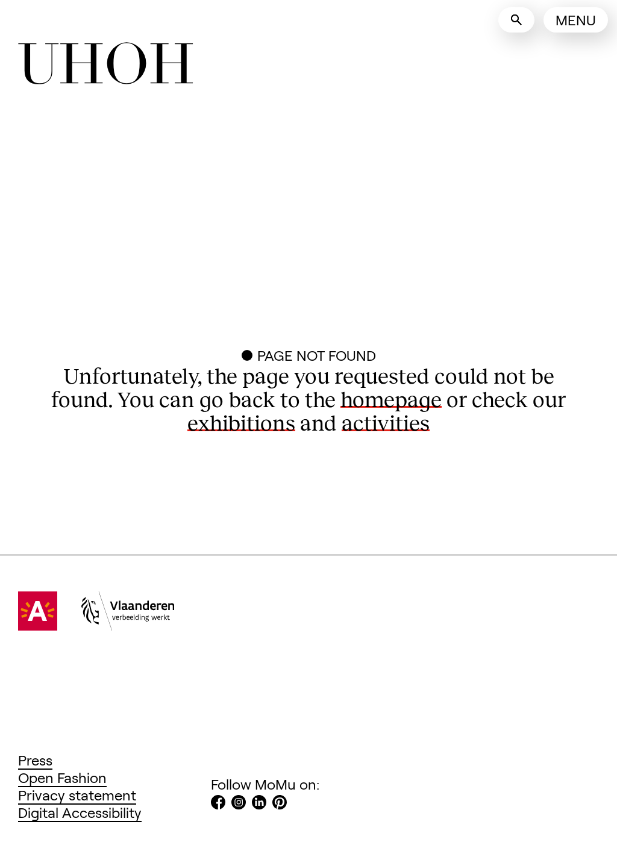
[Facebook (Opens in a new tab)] (218, 804)
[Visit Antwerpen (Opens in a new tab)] (37, 625)
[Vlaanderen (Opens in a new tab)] (127, 625)
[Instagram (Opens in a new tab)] (238, 804)
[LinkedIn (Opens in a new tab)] (259, 804)
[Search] (516, 20)
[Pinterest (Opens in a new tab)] (279, 804)
